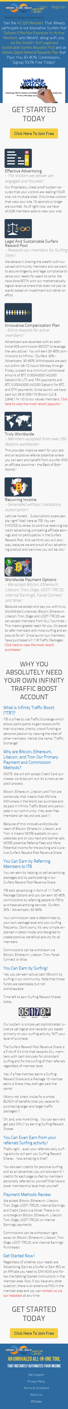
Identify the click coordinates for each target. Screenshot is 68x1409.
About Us (36, 1394)
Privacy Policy (36, 1381)
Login (42, 7)
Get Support (36, 1374)
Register (58, 7)
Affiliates (36, 1401)
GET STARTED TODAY (34, 114)
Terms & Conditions (36, 1388)
